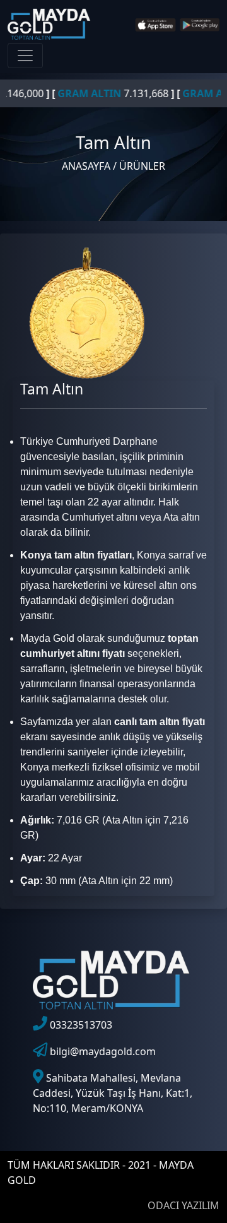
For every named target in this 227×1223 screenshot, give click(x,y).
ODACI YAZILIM (183, 1205)
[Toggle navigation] (25, 55)
